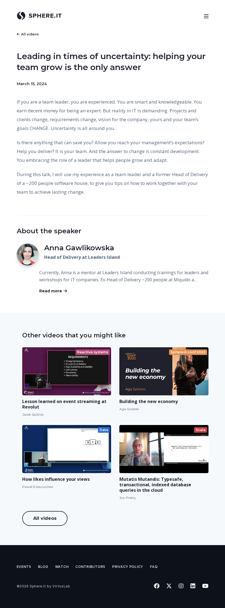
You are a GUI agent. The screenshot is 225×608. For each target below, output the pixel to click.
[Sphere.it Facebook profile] (156, 586)
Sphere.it (38, 586)
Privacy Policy (127, 567)
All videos (30, 34)
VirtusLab (61, 586)
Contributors (90, 567)
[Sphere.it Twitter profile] (169, 586)
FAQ (154, 567)
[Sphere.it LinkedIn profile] (193, 586)
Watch (62, 567)
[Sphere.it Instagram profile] (181, 586)
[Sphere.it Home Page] (41, 16)
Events (24, 567)
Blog (43, 567)
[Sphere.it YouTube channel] (205, 586)
